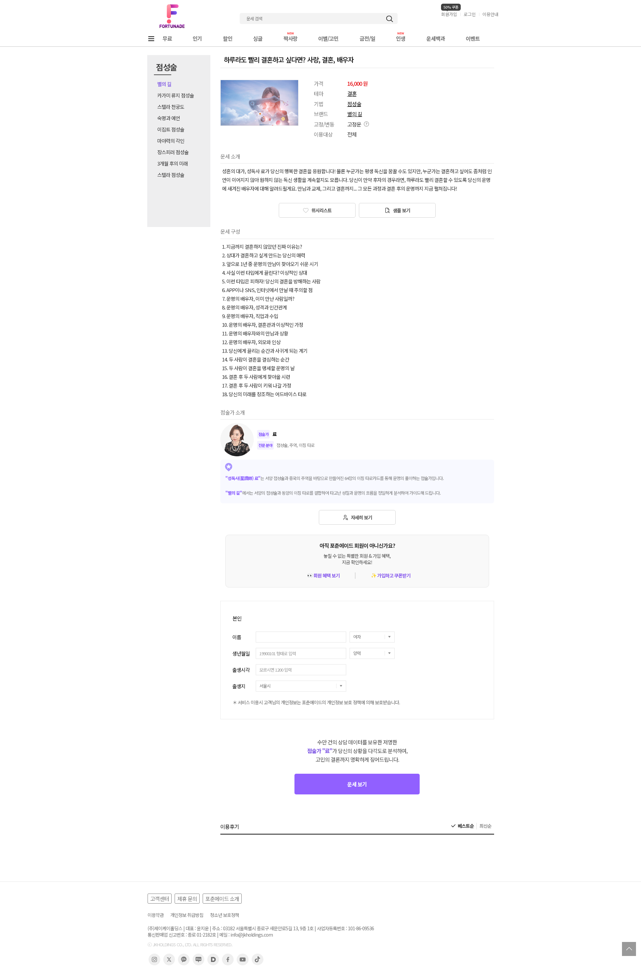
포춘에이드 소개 (222, 899)
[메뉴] (151, 38)
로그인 (470, 14)
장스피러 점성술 (173, 152)
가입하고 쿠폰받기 (390, 575)
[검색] (390, 19)
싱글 (257, 38)
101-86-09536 (361, 928)
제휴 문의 (187, 899)
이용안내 (490, 14)
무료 (167, 38)
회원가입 (449, 14)
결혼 (352, 93)
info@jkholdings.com (251, 935)
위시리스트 (321, 210)
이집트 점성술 (170, 129)
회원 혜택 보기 (323, 575)
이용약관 (156, 915)
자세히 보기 (361, 517)
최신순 (485, 826)
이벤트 (473, 38)
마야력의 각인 (170, 140)
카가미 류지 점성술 (175, 95)
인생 (400, 38)
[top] (629, 949)
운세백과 (435, 38)
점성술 (354, 103)
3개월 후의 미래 (172, 163)
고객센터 (159, 899)
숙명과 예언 (168, 117)
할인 (227, 38)
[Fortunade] (172, 16)
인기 (197, 38)
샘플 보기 (401, 210)
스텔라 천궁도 (170, 106)
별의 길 (164, 83)
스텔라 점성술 (170, 174)
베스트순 (466, 826)
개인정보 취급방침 (186, 915)
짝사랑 (290, 38)
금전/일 (367, 38)
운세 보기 (357, 784)
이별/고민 (328, 38)
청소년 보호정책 (224, 915)
